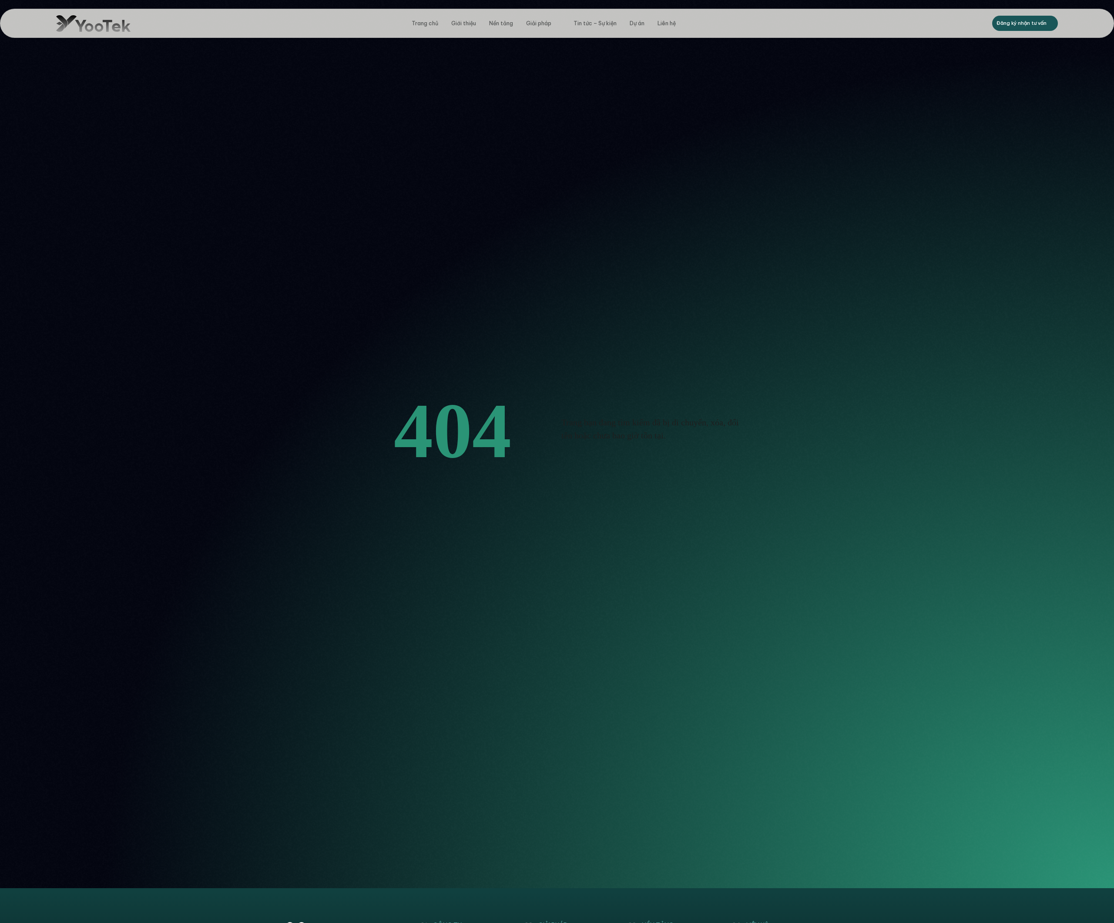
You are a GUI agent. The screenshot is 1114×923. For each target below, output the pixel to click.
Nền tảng (501, 23)
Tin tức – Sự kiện (595, 23)
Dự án (637, 23)
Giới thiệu (463, 23)
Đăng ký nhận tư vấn (1022, 23)
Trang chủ (425, 23)
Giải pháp (538, 23)
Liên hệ (667, 23)
